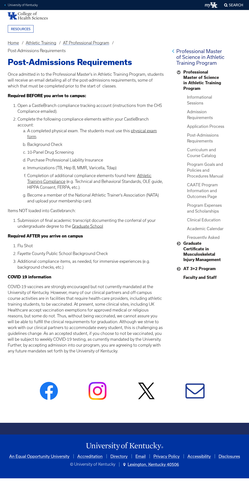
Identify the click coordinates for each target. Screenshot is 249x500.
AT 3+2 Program (199, 268)
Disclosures (229, 456)
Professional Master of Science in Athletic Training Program (200, 57)
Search (236, 5)
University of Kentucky (23, 5)
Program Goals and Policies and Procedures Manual (205, 170)
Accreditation (90, 456)
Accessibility (199, 456)
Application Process (205, 126)
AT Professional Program (86, 43)
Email (140, 456)
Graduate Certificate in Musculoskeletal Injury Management (202, 251)
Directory (119, 456)
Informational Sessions (199, 100)
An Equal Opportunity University (39, 456)
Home (13, 43)
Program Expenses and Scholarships (204, 208)
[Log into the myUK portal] (211, 5)
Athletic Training (41, 43)
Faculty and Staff (200, 277)
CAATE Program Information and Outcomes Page (202, 190)
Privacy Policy (166, 456)
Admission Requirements (200, 114)
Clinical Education (204, 219)
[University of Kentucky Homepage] (124, 446)
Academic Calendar (205, 228)
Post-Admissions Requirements (203, 138)
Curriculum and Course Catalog (201, 152)
